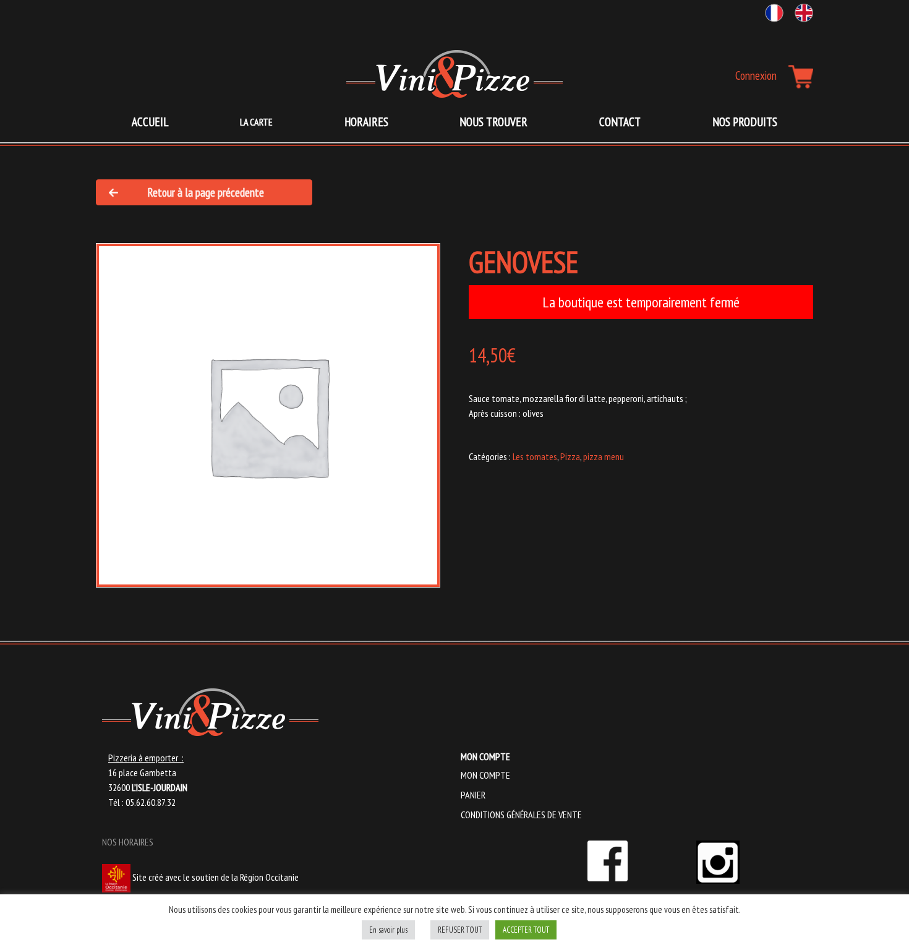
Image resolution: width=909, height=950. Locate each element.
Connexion (756, 75)
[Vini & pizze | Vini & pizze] (454, 73)
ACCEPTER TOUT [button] (526, 930)
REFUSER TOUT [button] (460, 930)
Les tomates (535, 456)
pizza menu (603, 456)
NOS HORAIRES (127, 842)
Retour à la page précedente (205, 192)
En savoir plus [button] (388, 930)
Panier (473, 795)
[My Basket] (800, 76)
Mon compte (485, 775)
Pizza (570, 456)
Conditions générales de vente (521, 814)
